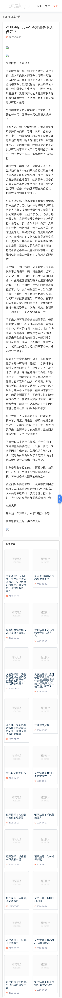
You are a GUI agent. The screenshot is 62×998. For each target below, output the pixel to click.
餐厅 (47, 5)
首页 (39, 5)
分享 (60, 499)
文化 (55, 6)
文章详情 (15, 16)
